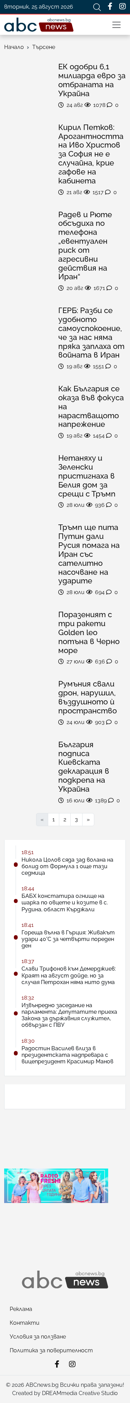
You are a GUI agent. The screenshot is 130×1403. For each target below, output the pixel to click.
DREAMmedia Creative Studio (80, 1393)
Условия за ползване (38, 1336)
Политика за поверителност (51, 1350)
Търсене (43, 47)
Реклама (21, 1309)
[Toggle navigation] (116, 24)
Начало (14, 47)
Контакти (25, 1323)
